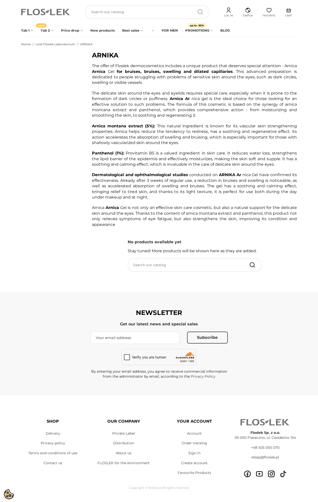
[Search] (200, 12)
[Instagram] (271, 474)
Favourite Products (194, 472)
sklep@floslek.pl (265, 457)
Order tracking (194, 443)
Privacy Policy (203, 376)
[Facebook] (247, 474)
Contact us (52, 463)
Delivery (53, 433)
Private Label (123, 433)
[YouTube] (259, 474)
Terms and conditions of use (52, 453)
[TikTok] (283, 474)
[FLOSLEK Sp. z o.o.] (46, 12)
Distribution (123, 443)
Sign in (194, 453)
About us (123, 453)
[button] (248, 11)
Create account (194, 463)
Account (194, 433)
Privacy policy (53, 443)
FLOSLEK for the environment (123, 463)
